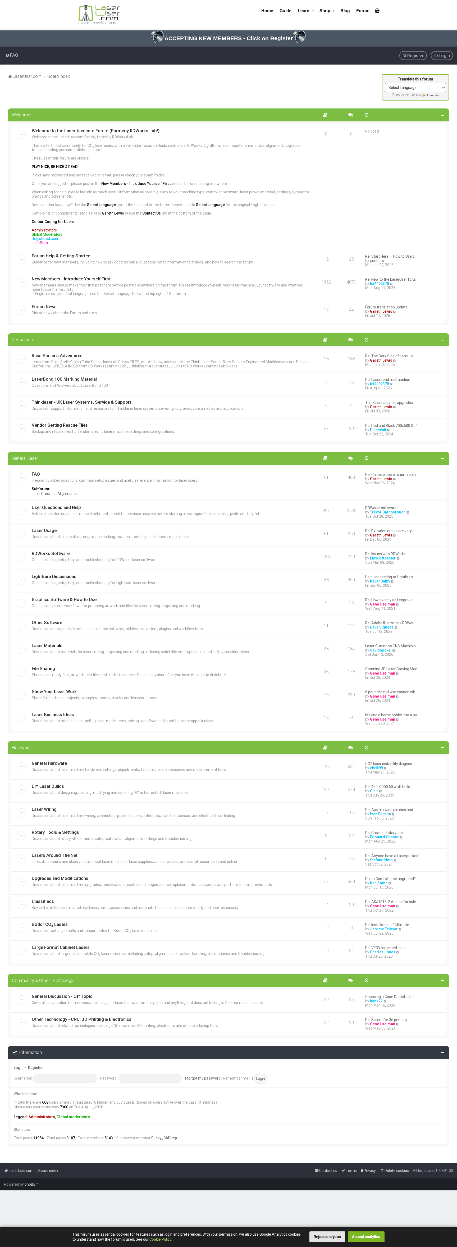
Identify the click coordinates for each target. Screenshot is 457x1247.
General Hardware (49, 763)
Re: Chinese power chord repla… (391, 474)
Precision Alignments (58, 493)
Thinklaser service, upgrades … (390, 403)
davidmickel (380, 650)
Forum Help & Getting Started (61, 255)
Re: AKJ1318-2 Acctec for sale (390, 902)
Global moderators (73, 1117)
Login (19, 1068)
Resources (22, 339)
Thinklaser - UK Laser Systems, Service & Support (81, 402)
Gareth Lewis (381, 311)
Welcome (21, 114)
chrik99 (376, 768)
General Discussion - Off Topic (62, 996)
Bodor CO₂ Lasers (50, 924)
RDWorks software (380, 508)
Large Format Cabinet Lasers (61, 947)
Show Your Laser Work (54, 691)
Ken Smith (378, 883)
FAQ (36, 474)
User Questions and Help (56, 507)
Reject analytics (327, 1237)
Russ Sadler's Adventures (57, 355)
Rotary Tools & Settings (55, 832)
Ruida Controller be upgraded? (390, 879)
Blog (344, 10)
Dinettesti (378, 430)
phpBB (30, 1184)
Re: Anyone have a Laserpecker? (392, 856)
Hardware (21, 747)
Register (35, 1068)
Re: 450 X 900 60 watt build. (388, 787)
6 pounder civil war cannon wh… (391, 692)
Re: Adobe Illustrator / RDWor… (390, 623)
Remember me (236, 1078)
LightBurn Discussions (54, 576)
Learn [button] (303, 10)
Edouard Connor (384, 837)
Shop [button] (324, 10)
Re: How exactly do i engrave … (390, 600)
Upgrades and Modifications (60, 878)
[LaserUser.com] (99, 14)
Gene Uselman (382, 604)
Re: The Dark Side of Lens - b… (390, 356)
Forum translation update (386, 307)
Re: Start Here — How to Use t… (390, 256)
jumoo (375, 260)
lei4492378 (379, 283)
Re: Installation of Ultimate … (388, 925)
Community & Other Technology (42, 980)
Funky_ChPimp (164, 1138)
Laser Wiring (44, 809)
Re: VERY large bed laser (385, 948)
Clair (374, 791)
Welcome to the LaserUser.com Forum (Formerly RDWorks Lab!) (95, 130)
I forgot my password (203, 1078)
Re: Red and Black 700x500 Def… (392, 426)
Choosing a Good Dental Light (389, 997)
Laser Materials (47, 645)
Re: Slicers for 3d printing (386, 1020)
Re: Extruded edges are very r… (390, 531)
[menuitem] (12, 55)
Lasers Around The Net (54, 855)
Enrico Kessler (383, 558)
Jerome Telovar (384, 929)
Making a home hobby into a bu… (392, 715)
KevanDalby (380, 581)
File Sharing (43, 668)
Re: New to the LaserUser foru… (391, 279)
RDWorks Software (51, 553)
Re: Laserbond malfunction (387, 379)
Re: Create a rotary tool (384, 833)
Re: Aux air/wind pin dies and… (390, 810)
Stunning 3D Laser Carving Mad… (392, 669)
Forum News (44, 306)
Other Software (47, 622)
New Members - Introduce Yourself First (71, 278)
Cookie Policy (160, 1239)
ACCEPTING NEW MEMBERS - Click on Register (228, 38)
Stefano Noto (381, 860)
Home (266, 10)
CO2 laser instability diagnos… (389, 764)
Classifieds (43, 901)
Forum (362, 10)
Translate (433, 95)
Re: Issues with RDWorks (385, 554)
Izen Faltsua (380, 814)
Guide (284, 10)
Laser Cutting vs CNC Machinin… (391, 646)
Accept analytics (366, 1237)
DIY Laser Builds (48, 786)
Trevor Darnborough (388, 512)
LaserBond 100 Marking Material (64, 379)
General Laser (25, 458)
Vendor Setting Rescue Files (60, 425)
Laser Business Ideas (53, 714)
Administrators (42, 1117)
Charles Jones (382, 952)
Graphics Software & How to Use (64, 599)
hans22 (376, 1001)
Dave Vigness (382, 627)
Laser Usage (44, 530)
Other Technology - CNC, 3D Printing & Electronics (81, 1019)
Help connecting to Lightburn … (390, 577)
